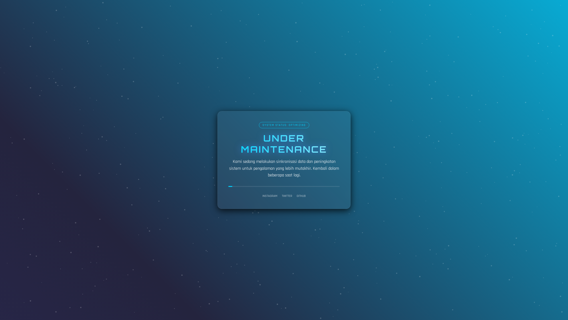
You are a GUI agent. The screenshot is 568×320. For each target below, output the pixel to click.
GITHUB (301, 196)
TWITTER (287, 196)
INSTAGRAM (269, 196)
